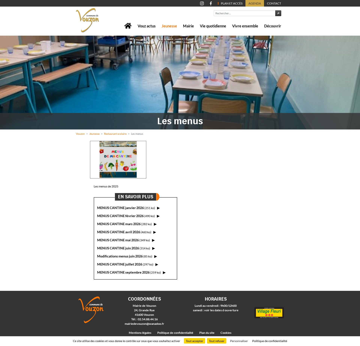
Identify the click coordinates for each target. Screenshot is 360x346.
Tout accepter (194, 341)
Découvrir (272, 26)
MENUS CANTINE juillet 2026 (125, 264)
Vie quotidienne (213, 26)
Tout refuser (216, 341)
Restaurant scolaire (115, 133)
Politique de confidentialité (175, 332)
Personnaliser (239, 341)
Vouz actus (147, 26)
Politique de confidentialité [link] (269, 341)
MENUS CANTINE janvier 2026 (126, 208)
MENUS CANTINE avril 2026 (124, 232)
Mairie (188, 26)
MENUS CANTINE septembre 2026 (129, 272)
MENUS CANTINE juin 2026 (123, 248)
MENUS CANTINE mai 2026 (123, 240)
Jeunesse (169, 26)
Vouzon (80, 133)
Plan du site (206, 332)
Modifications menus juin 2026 (124, 256)
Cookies (225, 332)
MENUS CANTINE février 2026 (126, 216)
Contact (274, 3)
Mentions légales (140, 332)
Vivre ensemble (245, 26)
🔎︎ (278, 13)
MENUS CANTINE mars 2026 (124, 224)
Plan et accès (231, 3)
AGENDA (254, 3)
